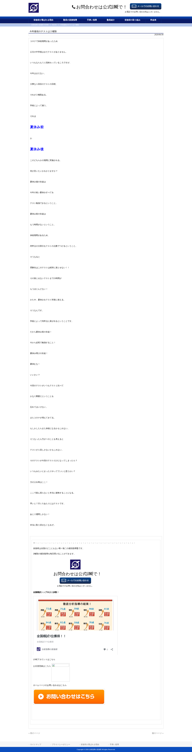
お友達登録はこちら (42, 666)
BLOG (54, 25)
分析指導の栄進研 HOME (40, 25)
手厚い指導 (114, 744)
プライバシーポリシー (61, 744)
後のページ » (157, 733)
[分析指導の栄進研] (34, 12)
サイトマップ (35, 744)
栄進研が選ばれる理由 (90, 744)
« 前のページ (34, 733)
